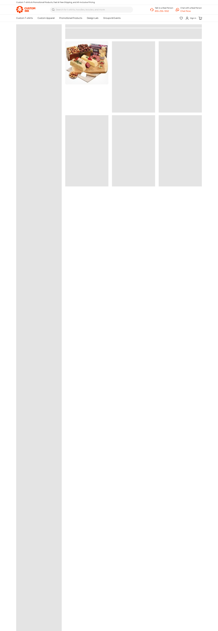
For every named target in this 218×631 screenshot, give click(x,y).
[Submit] (53, 10)
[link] (25, 9)
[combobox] (91, 10)
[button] (191, 11)
